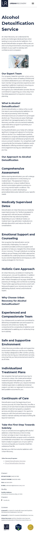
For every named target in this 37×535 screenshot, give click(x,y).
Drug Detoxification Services (15, 463)
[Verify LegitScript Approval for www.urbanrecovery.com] (18, 527)
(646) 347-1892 (10, 476)
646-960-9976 (6, 482)
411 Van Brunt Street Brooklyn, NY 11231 (11, 493)
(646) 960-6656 (10, 479)
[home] (13, 3)
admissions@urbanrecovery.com (13, 485)
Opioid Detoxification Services (15, 461)
